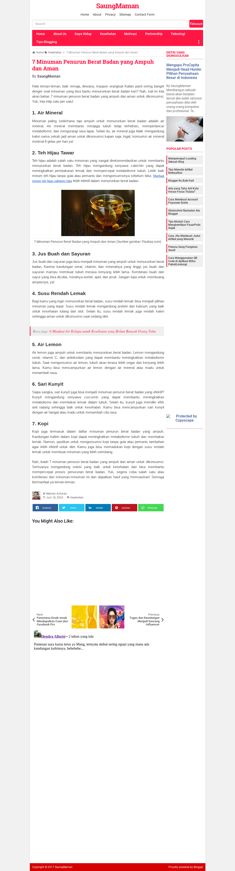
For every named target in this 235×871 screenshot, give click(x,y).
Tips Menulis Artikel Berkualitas (180, 171)
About (97, 14)
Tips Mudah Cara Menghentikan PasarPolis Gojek (184, 225)
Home (85, 14)
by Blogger (196, 867)
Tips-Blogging (46, 42)
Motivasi (130, 34)
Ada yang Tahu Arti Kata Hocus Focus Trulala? (183, 190)
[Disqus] (98, 686)
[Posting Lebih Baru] (39, 609)
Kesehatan (108, 34)
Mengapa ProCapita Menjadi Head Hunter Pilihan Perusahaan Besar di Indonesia (183, 71)
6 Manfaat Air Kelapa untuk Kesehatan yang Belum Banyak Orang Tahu (103, 331)
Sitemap (125, 14)
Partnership (153, 34)
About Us (59, 34)
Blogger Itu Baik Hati (181, 180)
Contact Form (144, 14)
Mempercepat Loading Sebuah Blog (182, 160)
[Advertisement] (98, 565)
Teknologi (178, 34)
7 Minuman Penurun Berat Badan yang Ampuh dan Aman (93, 65)
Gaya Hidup (83, 34)
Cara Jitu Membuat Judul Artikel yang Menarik (184, 237)
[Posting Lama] (157, 609)
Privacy (110, 14)
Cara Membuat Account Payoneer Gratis (183, 201)
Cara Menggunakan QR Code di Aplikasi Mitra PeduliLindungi (182, 261)
